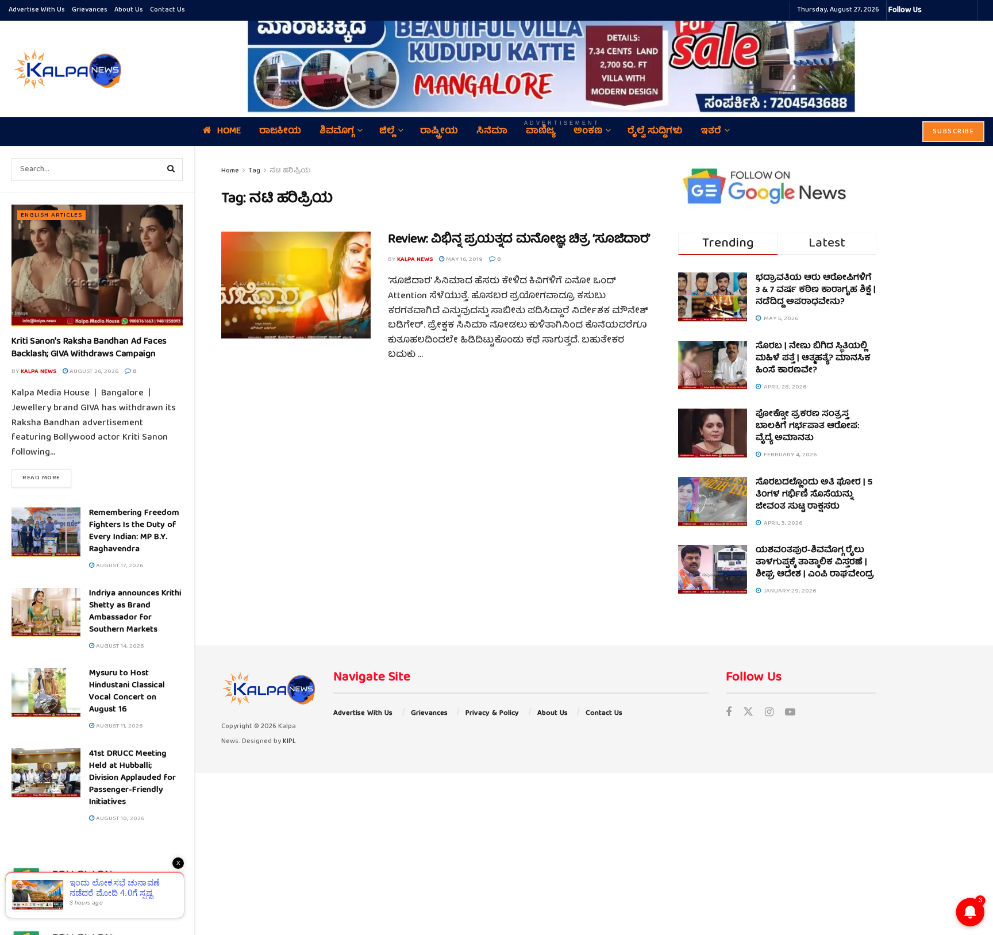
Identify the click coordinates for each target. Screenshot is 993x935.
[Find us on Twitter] (748, 713)
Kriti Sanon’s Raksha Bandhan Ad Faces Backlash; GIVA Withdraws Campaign (89, 348)
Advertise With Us (37, 10)
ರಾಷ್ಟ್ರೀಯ (439, 132)
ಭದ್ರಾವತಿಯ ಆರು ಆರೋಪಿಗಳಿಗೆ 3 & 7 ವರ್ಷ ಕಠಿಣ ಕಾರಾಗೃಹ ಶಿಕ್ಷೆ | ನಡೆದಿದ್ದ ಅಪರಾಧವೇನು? (816, 290)
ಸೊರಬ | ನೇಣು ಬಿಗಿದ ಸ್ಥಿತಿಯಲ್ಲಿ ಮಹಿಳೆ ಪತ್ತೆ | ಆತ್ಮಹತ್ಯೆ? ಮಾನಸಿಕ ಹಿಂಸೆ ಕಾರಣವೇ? (813, 358)
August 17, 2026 (118, 565)
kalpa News (38, 371)
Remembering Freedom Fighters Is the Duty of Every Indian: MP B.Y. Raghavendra (134, 531)
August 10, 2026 (119, 818)
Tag (254, 171)
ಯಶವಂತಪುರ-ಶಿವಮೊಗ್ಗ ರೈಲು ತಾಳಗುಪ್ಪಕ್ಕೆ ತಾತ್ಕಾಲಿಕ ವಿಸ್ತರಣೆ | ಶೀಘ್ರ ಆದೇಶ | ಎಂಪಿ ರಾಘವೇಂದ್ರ (815, 562)
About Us (128, 10)
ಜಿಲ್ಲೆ (387, 132)
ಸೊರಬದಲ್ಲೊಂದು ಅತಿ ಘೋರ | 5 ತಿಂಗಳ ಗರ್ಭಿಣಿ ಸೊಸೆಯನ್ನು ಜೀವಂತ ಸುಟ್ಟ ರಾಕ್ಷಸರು (814, 494)
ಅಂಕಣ (588, 132)
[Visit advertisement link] (562, 61)
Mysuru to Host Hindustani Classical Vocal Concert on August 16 (127, 691)
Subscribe (954, 132)
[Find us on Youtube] (790, 713)
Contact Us (167, 10)
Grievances (89, 10)
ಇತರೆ (711, 132)
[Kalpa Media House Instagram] (945, 10)
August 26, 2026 (93, 371)
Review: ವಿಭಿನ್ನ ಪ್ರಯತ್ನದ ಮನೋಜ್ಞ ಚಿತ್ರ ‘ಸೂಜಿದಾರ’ (519, 240)
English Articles (51, 215)
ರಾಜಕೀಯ (280, 132)
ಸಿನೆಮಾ (491, 132)
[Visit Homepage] (66, 69)
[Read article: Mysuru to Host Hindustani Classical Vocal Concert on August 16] (45, 692)
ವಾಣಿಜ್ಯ (540, 132)
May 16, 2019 (463, 259)
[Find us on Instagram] (769, 713)
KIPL (289, 742)
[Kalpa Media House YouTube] (966, 10)
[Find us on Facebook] (729, 713)
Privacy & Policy (492, 713)
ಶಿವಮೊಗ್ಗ (337, 132)
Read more (46, 477)
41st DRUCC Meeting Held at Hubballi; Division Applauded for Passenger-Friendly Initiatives (132, 778)
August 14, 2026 (119, 646)
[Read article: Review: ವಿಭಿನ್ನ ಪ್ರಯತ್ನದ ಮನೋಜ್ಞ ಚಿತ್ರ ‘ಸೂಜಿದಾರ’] (296, 285)
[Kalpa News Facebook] (932, 10)
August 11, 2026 (118, 726)
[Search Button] (171, 169)
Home (229, 132)
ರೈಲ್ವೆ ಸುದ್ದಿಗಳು (655, 132)
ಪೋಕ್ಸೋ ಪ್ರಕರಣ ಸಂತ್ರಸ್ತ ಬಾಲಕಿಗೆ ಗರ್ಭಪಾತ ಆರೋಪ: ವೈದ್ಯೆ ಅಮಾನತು (807, 426)
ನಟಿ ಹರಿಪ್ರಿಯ (290, 171)
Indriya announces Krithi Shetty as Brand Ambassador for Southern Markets (135, 611)
